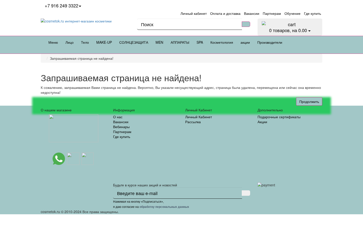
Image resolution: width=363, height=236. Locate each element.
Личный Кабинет (198, 116)
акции (245, 42)
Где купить (121, 136)
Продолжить (309, 101)
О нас (117, 116)
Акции (262, 121)
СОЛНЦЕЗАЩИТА (133, 42)
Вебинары (121, 126)
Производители (269, 42)
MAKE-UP (104, 42)
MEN (159, 42)
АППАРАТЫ (180, 42)
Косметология (221, 42)
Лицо (69, 42)
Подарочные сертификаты (279, 116)
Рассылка (193, 121)
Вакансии (120, 121)
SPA (200, 42)
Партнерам (122, 131)
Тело (85, 42)
